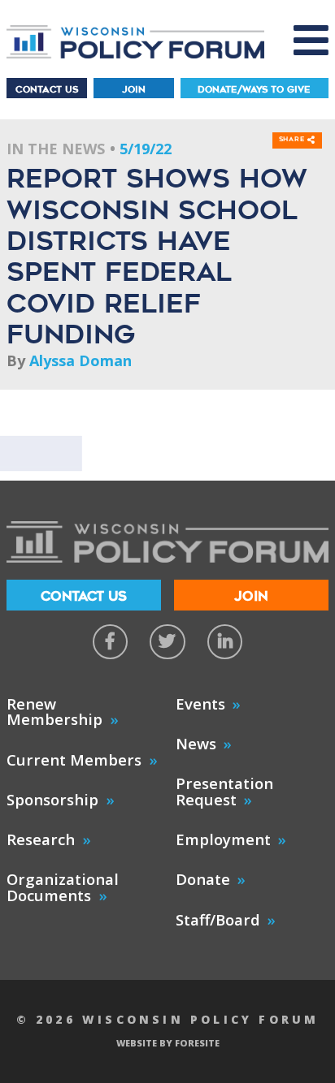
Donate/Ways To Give (254, 89)
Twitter (167, 641)
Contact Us (46, 89)
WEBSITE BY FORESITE (168, 1043)
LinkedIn (224, 641)
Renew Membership (54, 711)
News (196, 743)
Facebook (110, 641)
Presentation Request (224, 791)
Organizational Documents (63, 887)
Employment (223, 839)
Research (41, 839)
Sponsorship (52, 799)
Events (200, 703)
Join (134, 89)
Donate (203, 879)
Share (293, 140)
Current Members (74, 759)
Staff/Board (218, 919)
